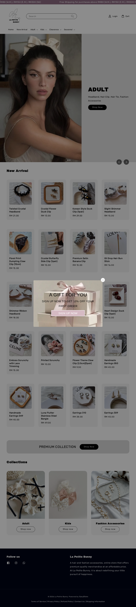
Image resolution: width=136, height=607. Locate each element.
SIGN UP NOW (68, 313)
